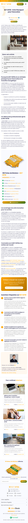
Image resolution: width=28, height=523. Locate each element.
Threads (11, 495)
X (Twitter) (18, 495)
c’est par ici (6, 274)
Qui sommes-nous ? (7, 505)
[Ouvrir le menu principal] (25, 4)
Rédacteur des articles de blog (9, 372)
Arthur (7, 429)
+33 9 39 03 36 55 (14, 489)
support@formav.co (14, 491)
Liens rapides (5, 499)
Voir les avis (14, 515)
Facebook (11, 493)
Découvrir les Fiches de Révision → (14, 287)
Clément (7, 404)
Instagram (18, 493)
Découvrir (20, 4)
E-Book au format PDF (10, 268)
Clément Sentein (14, 17)
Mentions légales (6, 502)
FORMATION (20, 435)
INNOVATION (14, 21)
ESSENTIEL (21, 385)
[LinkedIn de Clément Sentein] (18, 17)
